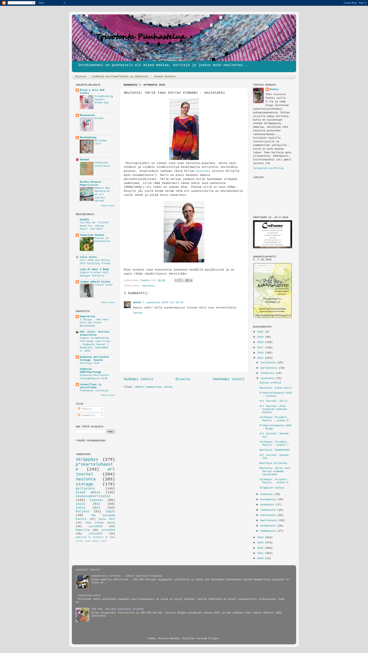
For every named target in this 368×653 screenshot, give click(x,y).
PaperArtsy (87, 316)
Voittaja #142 (90, 363)
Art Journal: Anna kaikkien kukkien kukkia (273, 409)
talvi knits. (89, 257)
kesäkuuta (268, 504)
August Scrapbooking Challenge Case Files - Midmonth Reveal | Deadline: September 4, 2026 (95, 344)
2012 (261, 548)
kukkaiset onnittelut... (103, 165)
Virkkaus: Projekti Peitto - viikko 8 (274, 419)
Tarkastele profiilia (268, 168)
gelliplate (85, 488)
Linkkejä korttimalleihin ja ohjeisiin (120, 76)
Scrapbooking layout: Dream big (103, 99)
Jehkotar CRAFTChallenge (90, 371)
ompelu (96, 541)
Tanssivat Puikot (92, 235)
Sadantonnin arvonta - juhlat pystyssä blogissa (126, 575)
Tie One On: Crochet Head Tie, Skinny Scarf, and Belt (94, 225)
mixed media (88, 492)
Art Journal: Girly (273, 401)
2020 (261, 331)
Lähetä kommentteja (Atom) (153, 387)
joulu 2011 (106, 519)
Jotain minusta (164, 76)
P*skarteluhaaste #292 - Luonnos (276, 394)
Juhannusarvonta (89, 595)
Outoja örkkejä (270, 382)
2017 (261, 347)
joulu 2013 (88, 508)
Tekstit (86, 409)
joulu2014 (108, 530)
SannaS (84, 159)
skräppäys (87, 459)
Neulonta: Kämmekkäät (275, 450)
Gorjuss (82, 511)
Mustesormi (87, 115)
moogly (84, 219)
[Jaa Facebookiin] (187, 280)
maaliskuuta (269, 520)
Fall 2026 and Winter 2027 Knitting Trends (95, 262)
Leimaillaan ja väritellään (90, 386)
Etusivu (80, 76)
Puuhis (146, 280)
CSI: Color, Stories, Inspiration (95, 333)
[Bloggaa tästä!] (180, 280)
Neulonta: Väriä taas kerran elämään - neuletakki (275, 471)
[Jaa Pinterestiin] (191, 280)
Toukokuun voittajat (94, 390)
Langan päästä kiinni (95, 281)
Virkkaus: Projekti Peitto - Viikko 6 (274, 481)
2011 (261, 553)
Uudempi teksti (138, 379)
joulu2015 (95, 533)
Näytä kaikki (108, 206)
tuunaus (96, 500)
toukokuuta (268, 510)
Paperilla (83, 530)
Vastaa (137, 312)
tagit (110, 511)
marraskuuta (269, 368)
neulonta (148, 285)
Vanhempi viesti (228, 379)
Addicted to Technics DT (92, 537)
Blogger (214, 638)
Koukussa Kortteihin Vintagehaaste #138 (94, 377)
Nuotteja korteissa (273, 463)
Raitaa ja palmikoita (102, 240)
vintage (84, 484)
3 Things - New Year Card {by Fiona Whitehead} (94, 322)
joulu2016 (95, 526)
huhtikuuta (268, 515)
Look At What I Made (94, 269)
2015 (261, 358)
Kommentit (88, 415)
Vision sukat (103, 284)
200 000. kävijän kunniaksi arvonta (117, 609)
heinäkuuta (268, 499)
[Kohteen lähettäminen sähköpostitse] (176, 280)
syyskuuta (268, 378)
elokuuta (267, 494)
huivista (203, 171)
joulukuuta (268, 362)
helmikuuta (268, 525)
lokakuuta (268, 373)
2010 (261, 558)
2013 (261, 542)
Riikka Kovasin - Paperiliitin (92, 183)
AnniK (137, 302)
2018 (261, 342)
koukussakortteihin (93, 496)
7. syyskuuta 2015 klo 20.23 (162, 302)
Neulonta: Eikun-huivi (276, 388)
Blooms (99, 118)
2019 (261, 337)
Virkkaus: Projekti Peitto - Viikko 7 (274, 443)
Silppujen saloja (272, 487)
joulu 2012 (88, 504)
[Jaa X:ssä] (184, 280)
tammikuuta (268, 531)
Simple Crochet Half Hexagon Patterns (94, 274)
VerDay (80, 541)
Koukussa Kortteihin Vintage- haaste (94, 359)
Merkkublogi (88, 137)
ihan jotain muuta (100, 522)
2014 (261, 537)
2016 (261, 352)
